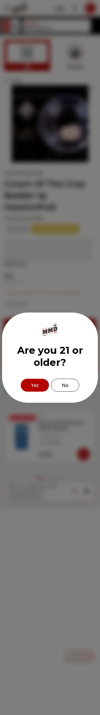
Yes (35, 385)
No (65, 385)
